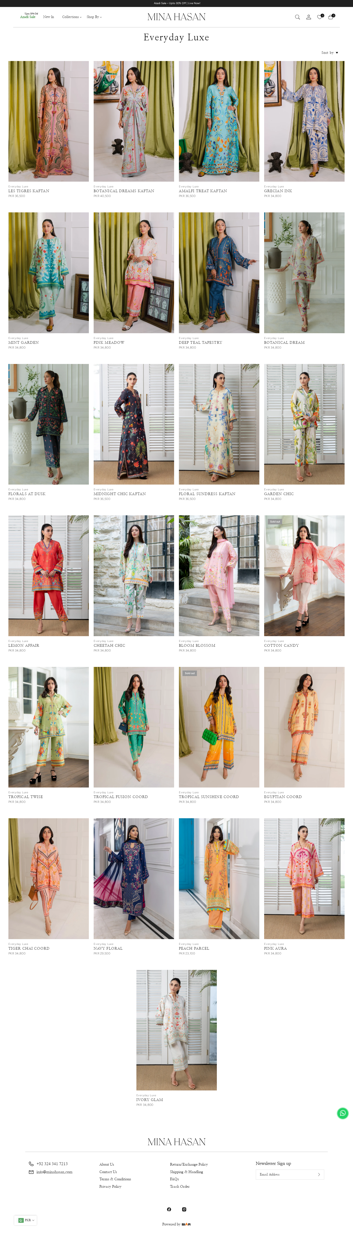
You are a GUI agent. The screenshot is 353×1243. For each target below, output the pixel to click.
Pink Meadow (109, 343)
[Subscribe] (315, 1174)
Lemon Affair (23, 645)
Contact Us (108, 1172)
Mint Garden (23, 343)
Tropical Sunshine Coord (209, 797)
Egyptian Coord (283, 797)
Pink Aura (275, 948)
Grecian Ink (278, 191)
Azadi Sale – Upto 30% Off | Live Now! (269, 3)
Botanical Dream (284, 343)
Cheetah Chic (109, 645)
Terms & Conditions (115, 1179)
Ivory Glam (149, 1100)
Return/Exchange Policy (189, 1164)
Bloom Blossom (197, 645)
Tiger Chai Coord (29, 948)
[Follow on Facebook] (169, 1209)
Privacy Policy (110, 1186)
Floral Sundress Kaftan (207, 494)
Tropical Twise (25, 797)
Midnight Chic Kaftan (120, 494)
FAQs (174, 1179)
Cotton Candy (281, 645)
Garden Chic (279, 494)
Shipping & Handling (186, 1172)
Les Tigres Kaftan (28, 191)
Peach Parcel (194, 948)
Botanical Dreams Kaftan (124, 191)
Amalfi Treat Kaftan (203, 191)
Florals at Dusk (27, 494)
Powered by (172, 1224)
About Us (106, 1164)
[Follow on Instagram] (184, 1209)
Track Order (180, 1186)
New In (48, 17)
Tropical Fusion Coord (121, 797)
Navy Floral (108, 948)
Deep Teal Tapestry (200, 343)
